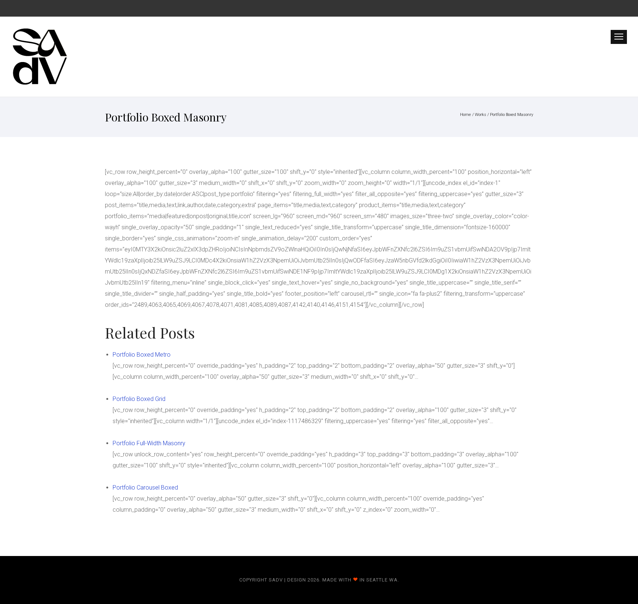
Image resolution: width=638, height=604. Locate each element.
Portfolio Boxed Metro (142, 354)
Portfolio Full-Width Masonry (149, 443)
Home (465, 114)
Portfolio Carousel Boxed (145, 487)
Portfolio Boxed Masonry (511, 114)
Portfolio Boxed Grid (139, 398)
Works (480, 114)
